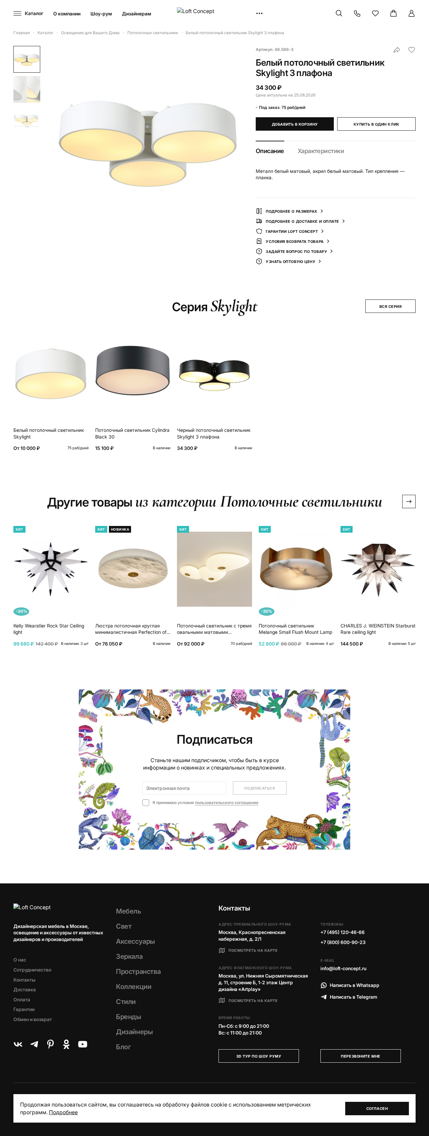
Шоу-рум (101, 13)
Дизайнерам (136, 13)
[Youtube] (82, 1044)
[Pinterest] (50, 1044)
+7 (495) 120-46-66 (342, 932)
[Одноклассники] (66, 1044)
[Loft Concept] (214, 13)
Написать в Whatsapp (354, 985)
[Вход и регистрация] (412, 13)
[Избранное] (375, 13)
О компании (66, 13)
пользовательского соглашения (226, 802)
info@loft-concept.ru (343, 968)
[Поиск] (339, 13)
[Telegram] (34, 1044)
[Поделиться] (397, 50)
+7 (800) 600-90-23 (343, 942)
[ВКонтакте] (18, 1044)
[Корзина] (393, 13)
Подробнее (63, 1112)
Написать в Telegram (353, 997)
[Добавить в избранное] (412, 50)
